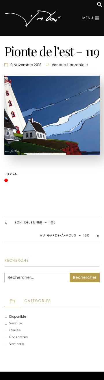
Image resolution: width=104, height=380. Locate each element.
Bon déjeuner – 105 (35, 222)
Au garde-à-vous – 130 (65, 235)
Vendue (59, 64)
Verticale (16, 343)
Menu (88, 17)
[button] (100, 5)
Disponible (17, 316)
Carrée (15, 330)
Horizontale (77, 64)
